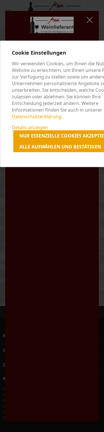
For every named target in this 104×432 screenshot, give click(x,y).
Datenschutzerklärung (36, 116)
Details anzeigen (30, 127)
